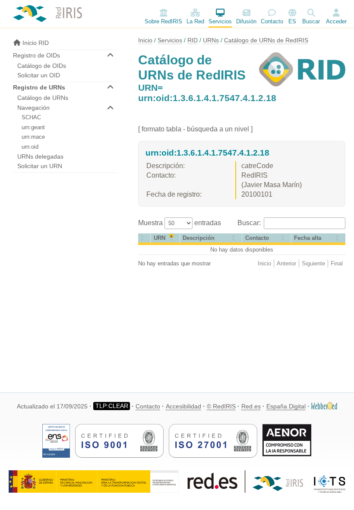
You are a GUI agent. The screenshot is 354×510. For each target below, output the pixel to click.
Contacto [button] (257, 238)
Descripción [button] (199, 238)
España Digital (286, 406)
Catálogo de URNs (42, 97)
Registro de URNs (39, 87)
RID (192, 40)
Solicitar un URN (39, 166)
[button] (307, 238)
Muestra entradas (179, 222)
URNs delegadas (40, 156)
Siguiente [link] (313, 263)
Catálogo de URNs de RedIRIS (266, 40)
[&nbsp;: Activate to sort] (144, 239)
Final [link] (337, 263)
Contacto (272, 21)
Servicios (220, 21)
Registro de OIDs (36, 55)
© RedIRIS (221, 406)
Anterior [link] (286, 263)
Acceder (336, 21)
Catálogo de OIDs (41, 65)
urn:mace (33, 137)
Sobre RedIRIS (163, 21)
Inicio (145, 40)
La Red (195, 21)
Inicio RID (35, 42)
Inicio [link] (264, 263)
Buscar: (249, 222)
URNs (211, 40)
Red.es (251, 406)
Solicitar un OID (38, 75)
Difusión (246, 21)
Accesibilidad (183, 406)
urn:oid (30, 146)
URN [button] (159, 238)
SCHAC (31, 117)
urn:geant (33, 127)
